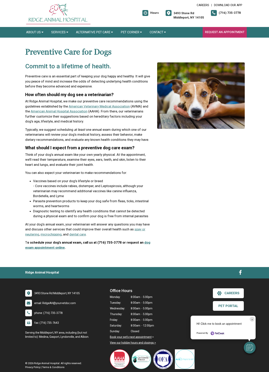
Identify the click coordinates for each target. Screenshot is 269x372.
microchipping (51, 234)
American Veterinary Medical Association (99, 106)
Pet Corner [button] (130, 32)
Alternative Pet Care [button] (93, 32)
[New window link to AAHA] (121, 359)
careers (231, 293)
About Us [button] (34, 32)
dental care (77, 234)
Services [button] (58, 32)
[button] (250, 347)
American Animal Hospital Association (59, 111)
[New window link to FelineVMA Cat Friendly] (142, 359)
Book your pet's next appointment (131, 337)
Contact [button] (157, 32)
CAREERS (203, 5)
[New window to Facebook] (240, 273)
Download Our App (228, 5)
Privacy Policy (32, 367)
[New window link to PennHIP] (186, 359)
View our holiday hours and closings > (133, 342)
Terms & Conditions (53, 367)
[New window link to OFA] (164, 359)
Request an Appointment (224, 32)
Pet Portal (228, 306)
